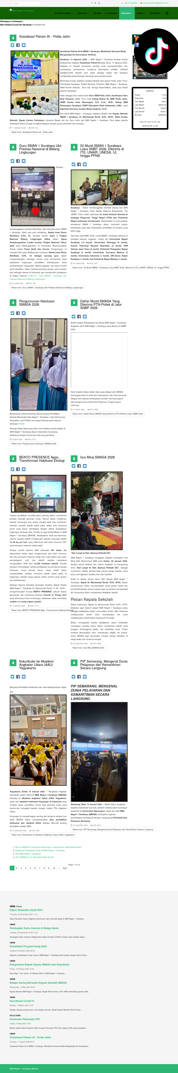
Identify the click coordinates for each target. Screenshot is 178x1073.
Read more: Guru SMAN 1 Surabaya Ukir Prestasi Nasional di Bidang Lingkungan (47, 287)
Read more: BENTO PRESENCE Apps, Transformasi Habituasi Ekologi (42, 610)
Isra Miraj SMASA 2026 (97, 457)
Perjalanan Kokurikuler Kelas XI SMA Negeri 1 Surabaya (40, 850)
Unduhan (82, 13)
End (65, 868)
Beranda (126, 13)
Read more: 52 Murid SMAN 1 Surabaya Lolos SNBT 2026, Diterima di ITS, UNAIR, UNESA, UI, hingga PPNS (121, 267)
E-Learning (111, 13)
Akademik (155, 13)
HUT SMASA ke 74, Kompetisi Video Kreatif (34, 857)
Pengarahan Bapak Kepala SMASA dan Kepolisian (39, 964)
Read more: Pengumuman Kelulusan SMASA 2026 (34, 443)
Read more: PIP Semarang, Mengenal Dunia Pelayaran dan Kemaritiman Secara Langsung (113, 829)
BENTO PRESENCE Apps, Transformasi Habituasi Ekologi (42, 459)
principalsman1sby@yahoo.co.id (155, 3)
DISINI (21, 423)
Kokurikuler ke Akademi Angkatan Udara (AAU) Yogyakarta (36, 664)
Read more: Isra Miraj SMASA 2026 (88, 647)
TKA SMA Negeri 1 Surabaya (28, 853)
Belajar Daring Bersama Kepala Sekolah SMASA (38, 982)
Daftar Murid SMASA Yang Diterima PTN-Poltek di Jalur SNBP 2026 (101, 304)
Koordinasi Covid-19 (22, 1001)
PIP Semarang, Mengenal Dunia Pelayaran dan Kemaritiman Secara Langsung (104, 664)
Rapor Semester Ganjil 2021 (26, 910)
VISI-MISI (97, 13)
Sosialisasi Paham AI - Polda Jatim (44, 36)
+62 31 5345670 (130, 3)
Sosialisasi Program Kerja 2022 (28, 946)
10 (54, 868)
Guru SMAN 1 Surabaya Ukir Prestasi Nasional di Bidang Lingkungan (40, 149)
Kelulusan (15, 1015)
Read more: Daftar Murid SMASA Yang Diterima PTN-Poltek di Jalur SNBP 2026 (108, 413)
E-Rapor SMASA (63, 13)
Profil (140, 13)
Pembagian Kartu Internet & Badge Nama (34, 928)
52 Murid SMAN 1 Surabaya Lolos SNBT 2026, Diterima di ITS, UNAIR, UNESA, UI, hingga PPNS (102, 150)
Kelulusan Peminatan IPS (25, 1019)
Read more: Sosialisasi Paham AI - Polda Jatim (32, 132)
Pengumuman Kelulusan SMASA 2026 (37, 302)
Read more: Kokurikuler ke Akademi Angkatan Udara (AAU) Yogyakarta (43, 834)
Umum (12, 924)
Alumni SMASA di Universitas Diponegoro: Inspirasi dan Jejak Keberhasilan (48, 847)
